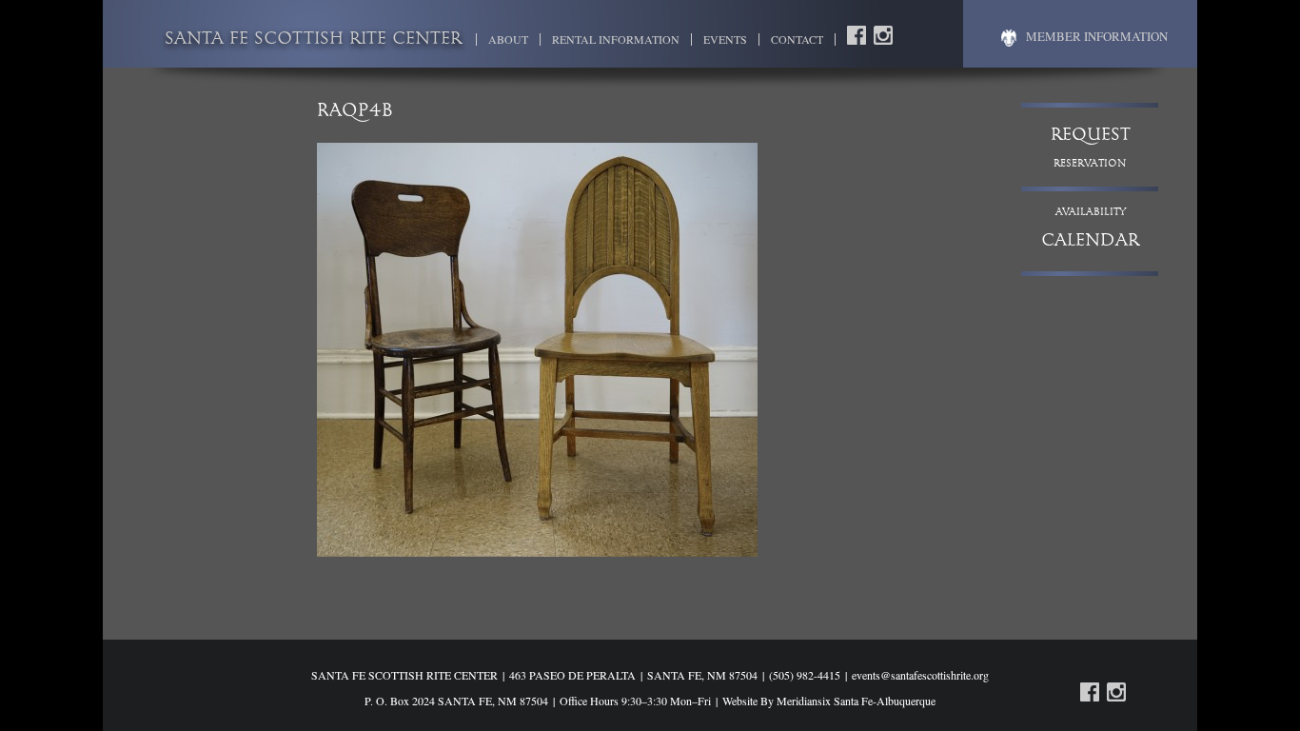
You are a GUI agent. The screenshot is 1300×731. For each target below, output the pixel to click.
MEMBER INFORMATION (1097, 36)
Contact (797, 39)
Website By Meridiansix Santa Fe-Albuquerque (829, 700)
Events (725, 39)
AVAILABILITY (1090, 229)
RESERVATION (1091, 148)
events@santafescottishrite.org (920, 674)
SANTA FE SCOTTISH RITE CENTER (313, 40)
